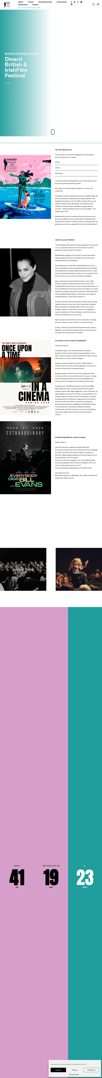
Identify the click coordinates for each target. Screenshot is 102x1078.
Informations (23, 5)
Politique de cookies (74, 1074)
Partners (35, 5)
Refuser (74, 1070)
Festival (30, 2)
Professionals (62, 2)
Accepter (58, 1070)
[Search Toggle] (93, 4)
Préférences (91, 1070)
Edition (20, 2)
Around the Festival (45, 2)
